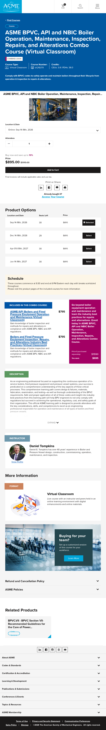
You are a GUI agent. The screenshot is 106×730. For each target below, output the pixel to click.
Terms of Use (22, 721)
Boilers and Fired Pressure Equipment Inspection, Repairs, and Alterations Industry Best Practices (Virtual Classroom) (30, 340)
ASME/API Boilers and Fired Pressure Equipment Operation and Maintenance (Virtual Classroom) (29, 315)
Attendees (10, 138)
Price (7, 158)
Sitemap (24, 725)
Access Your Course (53, 196)
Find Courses (13, 20)
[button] (53, 130)
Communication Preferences (77, 721)
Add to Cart (53, 170)
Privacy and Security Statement (46, 721)
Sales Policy (11, 725)
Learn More (73, 558)
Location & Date (12, 124)
